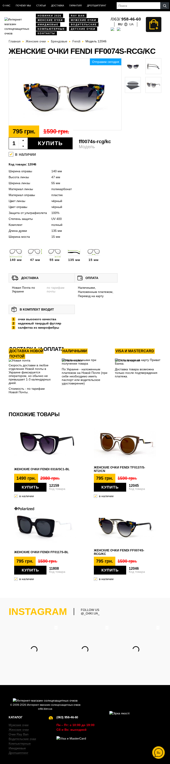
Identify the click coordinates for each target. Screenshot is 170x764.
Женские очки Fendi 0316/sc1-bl (42, 469)
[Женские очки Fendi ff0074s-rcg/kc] (65, 94)
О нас (6, 5)
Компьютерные (51, 29)
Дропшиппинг (96, 5)
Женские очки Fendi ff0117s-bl (41, 552)
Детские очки (83, 29)
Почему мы (23, 5)
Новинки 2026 (49, 15)
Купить (50, 143)
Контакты (46, 33)
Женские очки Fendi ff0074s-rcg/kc (119, 552)
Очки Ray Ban (19, 734)
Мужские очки (83, 20)
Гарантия (75, 5)
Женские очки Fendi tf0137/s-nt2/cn (119, 469)
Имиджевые (48, 24)
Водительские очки (22, 739)
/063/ (126, 19)
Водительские (84, 24)
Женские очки (50, 20)
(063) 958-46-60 (67, 717)
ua (131, 24)
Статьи (41, 5)
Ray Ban (78, 15)
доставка (57, 5)
